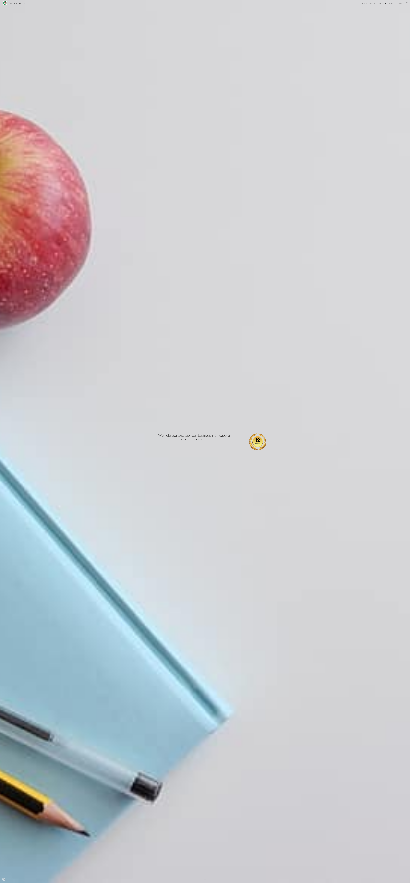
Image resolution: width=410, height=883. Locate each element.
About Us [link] (373, 3)
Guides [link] (381, 3)
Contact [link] (401, 3)
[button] (407, 3)
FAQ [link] (391, 3)
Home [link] (364, 3)
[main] (194, 437)
